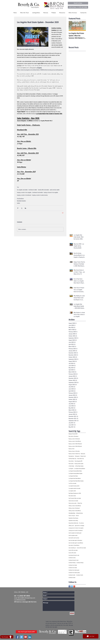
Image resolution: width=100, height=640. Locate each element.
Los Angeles (71, 468)
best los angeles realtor (73, 535)
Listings (18, 203)
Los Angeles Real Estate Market (75, 478)
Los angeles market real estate (74, 488)
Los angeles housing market (74, 486)
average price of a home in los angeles (76, 528)
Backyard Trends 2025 (73, 434)
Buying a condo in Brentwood (74, 439)
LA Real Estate (71, 466)
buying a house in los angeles (51, 192)
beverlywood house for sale (74, 555)
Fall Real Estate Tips (72, 458)
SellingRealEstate (72, 513)
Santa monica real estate (73, 500)
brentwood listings (72, 562)
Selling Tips (80, 503)
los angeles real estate (22, 190)
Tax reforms (81, 523)
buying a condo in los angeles (24, 192)
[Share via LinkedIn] (25, 208)
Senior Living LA (72, 515)
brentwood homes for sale (73, 560)
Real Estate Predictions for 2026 (75, 493)
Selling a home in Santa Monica (75, 510)
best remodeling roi (72, 547)
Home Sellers (71, 461)
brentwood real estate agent (74, 570)
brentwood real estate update (74, 572)
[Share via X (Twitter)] (21, 208)
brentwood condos (72, 557)
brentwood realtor (33, 190)
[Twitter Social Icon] (21, 637)
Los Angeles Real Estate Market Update (76, 481)
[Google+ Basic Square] (74, 586)
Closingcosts (77, 456)
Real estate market (72, 495)
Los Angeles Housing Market (79, 468)
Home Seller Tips (80, 458)
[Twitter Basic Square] (72, 586)
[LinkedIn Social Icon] (29, 637)
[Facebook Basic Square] (69, 586)
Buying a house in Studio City (74, 453)
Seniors (77, 515)
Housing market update (79, 463)
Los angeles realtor (72, 490)
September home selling (73, 520)
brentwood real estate (37, 192)
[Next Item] (83, 26)
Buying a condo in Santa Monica (75, 441)
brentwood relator (72, 577)
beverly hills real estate (43, 190)
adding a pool (71, 525)
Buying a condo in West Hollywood (75, 443)
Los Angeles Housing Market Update (75, 473)
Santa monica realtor (73, 503)
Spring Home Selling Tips (73, 523)
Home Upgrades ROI (78, 461)
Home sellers (71, 463)
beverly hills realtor (72, 552)
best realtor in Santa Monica (74, 545)
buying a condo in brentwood (24, 195)
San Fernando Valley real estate (75, 498)
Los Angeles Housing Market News (75, 471)
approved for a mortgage (79, 525)
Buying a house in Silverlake (74, 451)
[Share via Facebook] (18, 208)
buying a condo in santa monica (40, 195)
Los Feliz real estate (72, 483)
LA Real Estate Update (79, 466)
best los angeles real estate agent (75, 533)
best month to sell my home (74, 538)
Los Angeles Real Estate (73, 476)
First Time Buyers (20, 198)
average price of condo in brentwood (75, 530)
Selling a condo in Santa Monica (75, 505)
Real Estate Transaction (21, 200)
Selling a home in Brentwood (74, 508)
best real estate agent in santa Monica (76, 543)
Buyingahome (71, 456)
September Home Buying (73, 518)
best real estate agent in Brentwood (75, 540)
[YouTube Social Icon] (25, 637)
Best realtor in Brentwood (73, 436)
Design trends (83, 456)
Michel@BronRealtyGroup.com (26, 598)
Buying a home (71, 448)
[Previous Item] (71, 26)
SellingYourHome (79, 513)
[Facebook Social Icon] (17, 637)
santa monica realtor (55, 190)
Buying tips (83, 453)
